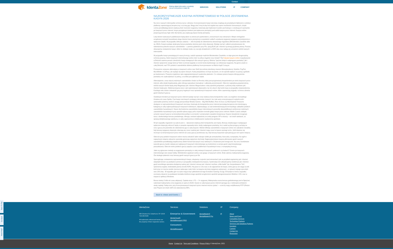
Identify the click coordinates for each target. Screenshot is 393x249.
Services (204, 7)
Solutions (221, 7)
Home (171, 243)
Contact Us (178, 243)
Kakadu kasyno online (232, 58)
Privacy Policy (205, 243)
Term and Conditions (190, 243)
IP (234, 7)
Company (245, 7)
